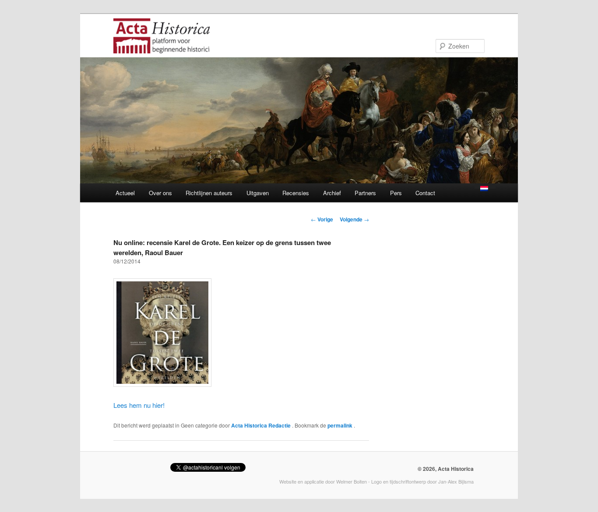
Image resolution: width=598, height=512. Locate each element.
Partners (365, 193)
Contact (425, 193)
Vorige (322, 219)
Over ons (160, 193)
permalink (340, 425)
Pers (396, 193)
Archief (332, 193)
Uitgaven (257, 193)
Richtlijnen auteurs (209, 193)
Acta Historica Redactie (261, 425)
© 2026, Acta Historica (446, 469)
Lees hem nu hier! (139, 405)
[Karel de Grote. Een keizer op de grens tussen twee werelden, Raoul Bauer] (162, 384)
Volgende (354, 219)
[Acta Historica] (161, 47)
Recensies (295, 193)
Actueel (125, 193)
